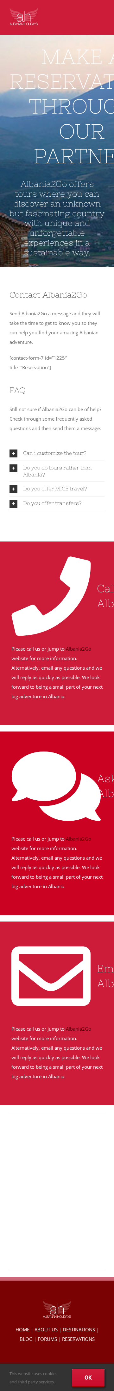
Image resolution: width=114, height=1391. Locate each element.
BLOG (26, 1339)
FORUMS (47, 1339)
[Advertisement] (57, 1189)
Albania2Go (78, 649)
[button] (57, 453)
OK (88, 1377)
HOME (22, 1329)
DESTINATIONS (79, 1329)
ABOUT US (46, 1329)
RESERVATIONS (78, 1339)
